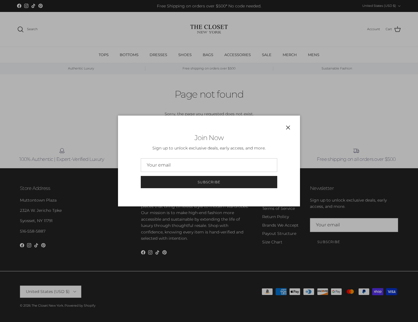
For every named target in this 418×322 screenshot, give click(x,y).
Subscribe (209, 182)
